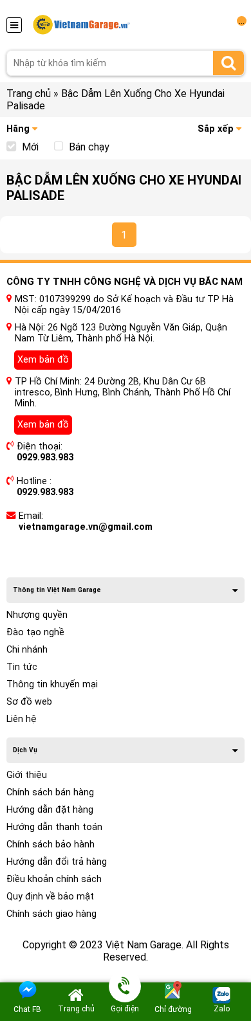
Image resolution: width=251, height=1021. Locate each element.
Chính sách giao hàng (51, 913)
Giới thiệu (26, 775)
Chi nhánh (27, 649)
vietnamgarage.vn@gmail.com (86, 526)
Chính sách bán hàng (50, 792)
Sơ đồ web (29, 701)
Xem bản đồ (43, 359)
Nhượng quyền (37, 615)
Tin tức (21, 667)
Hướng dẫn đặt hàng (49, 809)
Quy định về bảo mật (50, 896)
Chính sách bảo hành (50, 844)
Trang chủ (28, 93)
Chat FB (27, 1009)
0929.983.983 (45, 457)
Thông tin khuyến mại (52, 684)
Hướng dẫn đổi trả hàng (56, 861)
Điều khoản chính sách (54, 879)
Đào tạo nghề (35, 632)
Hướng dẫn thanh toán (54, 827)
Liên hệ (21, 719)
